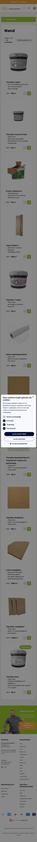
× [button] (33, 397)
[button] (18, 444)
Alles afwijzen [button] (19, 439)
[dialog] (18, 421)
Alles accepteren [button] (19, 434)
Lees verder (15, 412)
